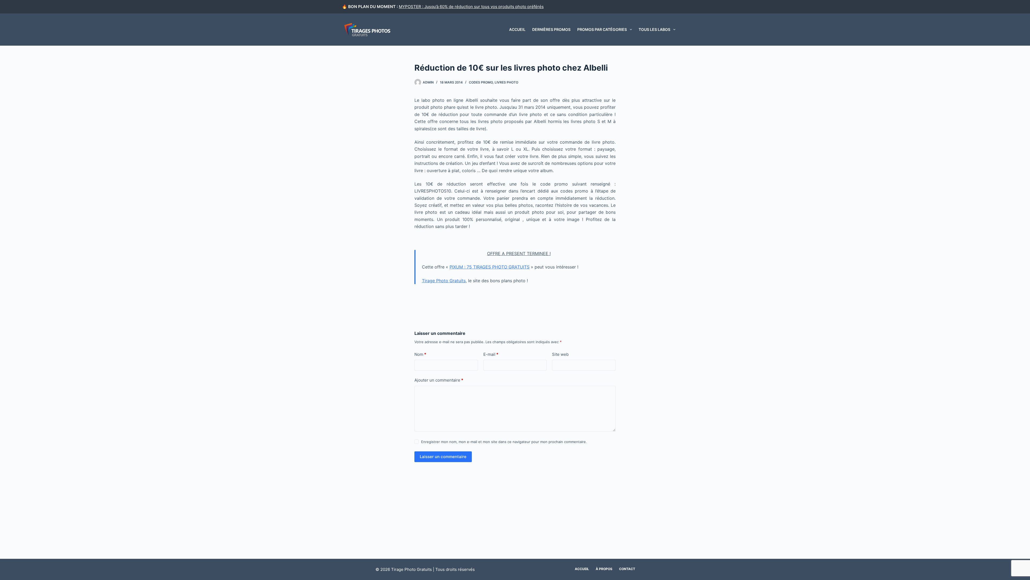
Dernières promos (551, 29)
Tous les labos (654, 29)
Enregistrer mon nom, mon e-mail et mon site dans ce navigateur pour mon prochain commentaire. (504, 442)
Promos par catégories (602, 29)
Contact (627, 569)
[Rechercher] (686, 30)
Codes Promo (481, 82)
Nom (420, 354)
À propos (604, 569)
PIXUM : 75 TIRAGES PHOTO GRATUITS (489, 267)
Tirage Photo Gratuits (444, 280)
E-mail (490, 354)
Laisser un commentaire (443, 456)
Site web (560, 354)
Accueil (517, 29)
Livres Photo (506, 82)
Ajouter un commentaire (438, 380)
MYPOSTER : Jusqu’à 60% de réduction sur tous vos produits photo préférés (471, 6)
